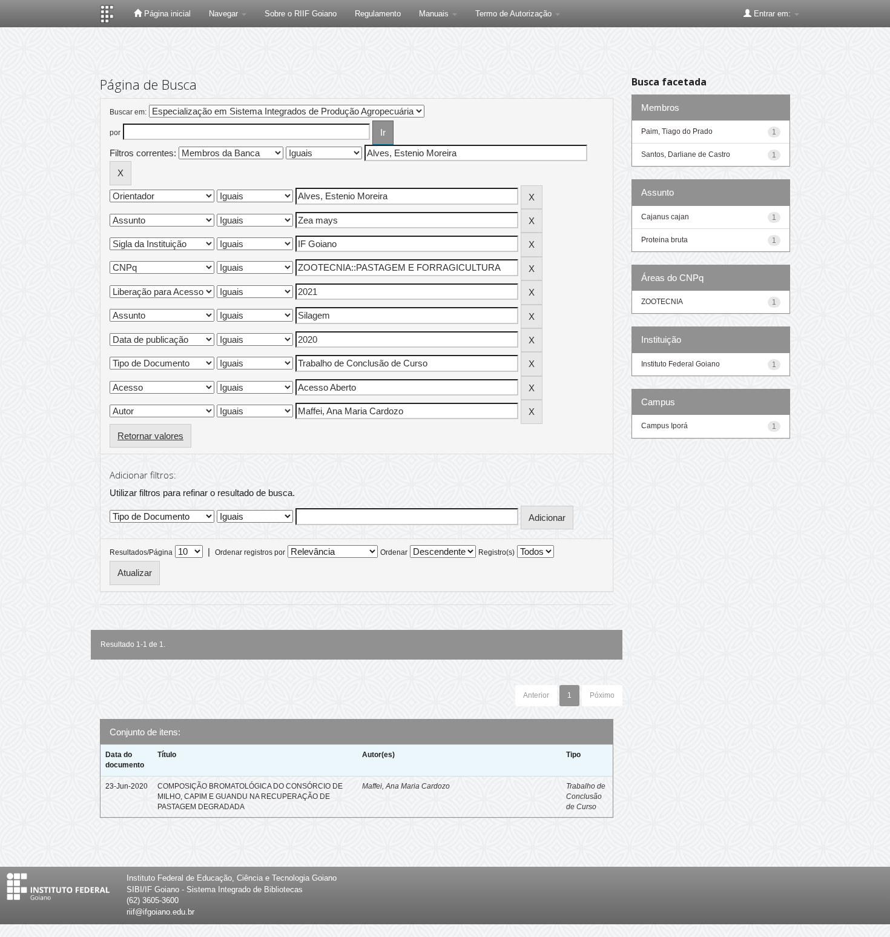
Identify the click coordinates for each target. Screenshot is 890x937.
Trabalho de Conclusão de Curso (585, 796)
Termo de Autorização (514, 13)
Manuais (435, 13)
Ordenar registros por (250, 552)
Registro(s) (496, 552)
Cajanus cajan (665, 217)
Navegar (224, 13)
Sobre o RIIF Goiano (301, 13)
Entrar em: (772, 13)
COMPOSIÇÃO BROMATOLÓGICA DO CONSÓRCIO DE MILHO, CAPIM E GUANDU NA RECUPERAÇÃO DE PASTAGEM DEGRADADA (250, 796)
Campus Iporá (664, 426)
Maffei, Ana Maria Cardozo (406, 786)
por (115, 132)
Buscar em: (128, 112)
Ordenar (393, 552)
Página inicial (166, 13)
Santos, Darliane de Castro (685, 154)
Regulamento (378, 13)
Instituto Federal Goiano (680, 364)
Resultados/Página (141, 552)
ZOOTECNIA (662, 301)
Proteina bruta (664, 240)
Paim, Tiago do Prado (677, 131)
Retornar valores (150, 436)
